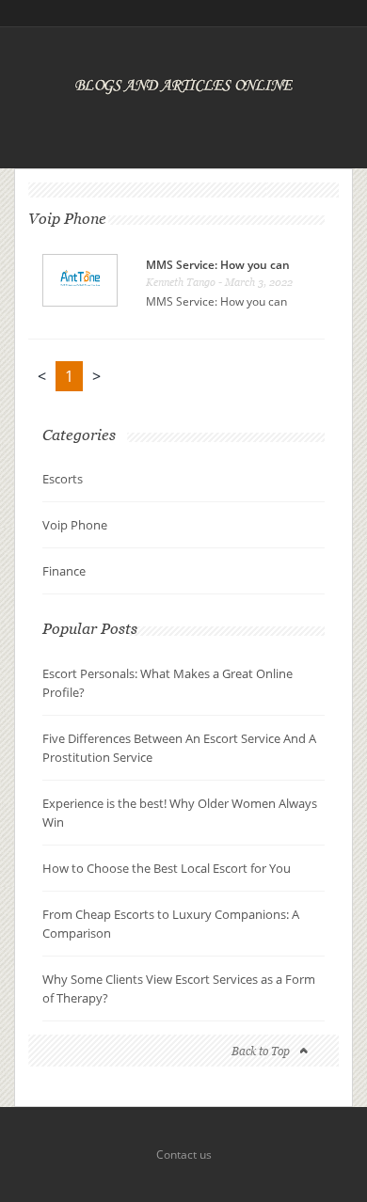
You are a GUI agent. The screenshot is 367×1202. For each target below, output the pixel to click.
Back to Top (260, 1051)
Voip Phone (74, 524)
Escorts (62, 478)
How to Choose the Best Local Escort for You (166, 868)
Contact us (184, 1154)
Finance (64, 570)
